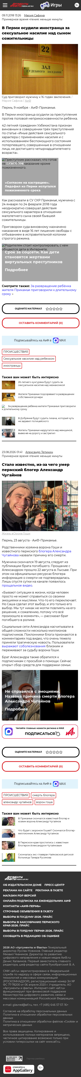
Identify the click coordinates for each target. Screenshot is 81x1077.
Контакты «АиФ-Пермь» (22, 906)
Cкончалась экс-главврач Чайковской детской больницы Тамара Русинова (45, 856)
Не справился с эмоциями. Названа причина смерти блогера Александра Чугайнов (40, 696)
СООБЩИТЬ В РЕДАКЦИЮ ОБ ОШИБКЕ (31, 936)
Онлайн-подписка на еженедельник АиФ (37, 901)
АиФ (28, 100)
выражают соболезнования (24, 646)
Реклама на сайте (17, 890)
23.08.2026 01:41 (12, 452)
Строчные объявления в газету (28, 911)
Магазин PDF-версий (19, 895)
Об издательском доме (22, 885)
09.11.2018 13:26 (11, 15)
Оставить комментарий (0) (41, 323)
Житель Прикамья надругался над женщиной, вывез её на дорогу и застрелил (45, 432)
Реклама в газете (49, 890)
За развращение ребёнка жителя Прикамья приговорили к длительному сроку (39, 290)
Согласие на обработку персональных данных (35, 1011)
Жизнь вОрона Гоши (16, 533)
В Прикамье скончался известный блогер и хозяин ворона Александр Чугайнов (43, 820)
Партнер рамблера (35, 1058)
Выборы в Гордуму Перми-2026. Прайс (33, 930)
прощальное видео (17, 585)
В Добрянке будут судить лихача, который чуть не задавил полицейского (46, 420)
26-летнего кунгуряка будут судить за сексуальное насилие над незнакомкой (41, 384)
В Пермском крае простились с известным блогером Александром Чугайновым (43, 844)
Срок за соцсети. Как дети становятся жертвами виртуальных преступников (33, 257)
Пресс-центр (54, 885)
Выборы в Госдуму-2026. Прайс (28, 917)
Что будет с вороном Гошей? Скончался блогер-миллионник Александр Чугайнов (46, 832)
